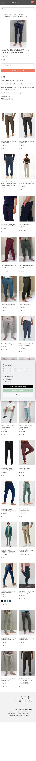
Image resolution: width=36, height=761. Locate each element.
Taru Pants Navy (25, 224)
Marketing (7, 382)
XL (4, 60)
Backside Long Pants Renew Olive (26, 638)
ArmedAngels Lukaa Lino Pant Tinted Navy (8, 225)
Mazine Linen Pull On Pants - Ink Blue (26, 344)
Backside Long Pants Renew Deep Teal (26, 592)
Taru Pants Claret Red (8, 265)
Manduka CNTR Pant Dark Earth (8, 142)
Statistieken (8, 379)
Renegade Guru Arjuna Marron (24, 469)
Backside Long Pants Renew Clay (8, 679)
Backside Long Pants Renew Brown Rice (8, 638)
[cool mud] (7, 601)
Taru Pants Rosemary (26, 265)
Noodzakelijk (8, 376)
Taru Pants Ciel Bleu (8, 304)
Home (5, 14)
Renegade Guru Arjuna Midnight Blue (8, 510)
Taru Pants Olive (25, 304)
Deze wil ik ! (19, 71)
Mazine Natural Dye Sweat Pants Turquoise (25, 427)
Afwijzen (18, 395)
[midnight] (10, 601)
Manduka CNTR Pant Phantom (26, 142)
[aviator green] (5, 601)
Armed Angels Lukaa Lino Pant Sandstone (26, 182)
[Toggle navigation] (4, 2)
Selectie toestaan (18, 391)
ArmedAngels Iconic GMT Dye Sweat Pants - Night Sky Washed (9, 183)
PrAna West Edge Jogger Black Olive (25, 679)
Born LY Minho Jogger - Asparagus (8, 551)
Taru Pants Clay (6, 344)
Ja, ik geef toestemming (18, 387)
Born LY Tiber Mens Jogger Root (26, 550)
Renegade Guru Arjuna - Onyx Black (8, 469)
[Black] (2, 601)
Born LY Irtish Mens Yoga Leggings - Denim (8, 592)
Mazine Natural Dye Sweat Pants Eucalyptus (7, 427)
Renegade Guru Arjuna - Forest (24, 509)
